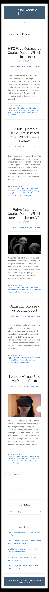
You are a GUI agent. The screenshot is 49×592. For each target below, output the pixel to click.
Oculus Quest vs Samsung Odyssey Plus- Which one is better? (24, 135)
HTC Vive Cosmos (21, 108)
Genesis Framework (35, 580)
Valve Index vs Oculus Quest (21, 292)
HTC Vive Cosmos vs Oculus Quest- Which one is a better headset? (24, 54)
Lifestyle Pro (23, 580)
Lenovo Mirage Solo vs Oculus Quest (24, 378)
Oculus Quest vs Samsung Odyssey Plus (20, 191)
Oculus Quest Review (18, 112)
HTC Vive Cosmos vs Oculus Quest (23, 110)
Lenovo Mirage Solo (22, 456)
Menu (26, 22)
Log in (28, 582)
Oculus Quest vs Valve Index (16, 290)
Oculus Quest (20, 188)
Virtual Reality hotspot (24, 11)
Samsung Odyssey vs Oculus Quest (24, 308)
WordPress (22, 582)
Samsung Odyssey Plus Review (26, 193)
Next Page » (18, 475)
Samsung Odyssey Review (28, 360)
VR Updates (18, 106)
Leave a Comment (34, 66)
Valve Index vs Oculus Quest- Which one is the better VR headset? (24, 215)
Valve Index (29, 290)
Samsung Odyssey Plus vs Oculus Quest (20, 195)
